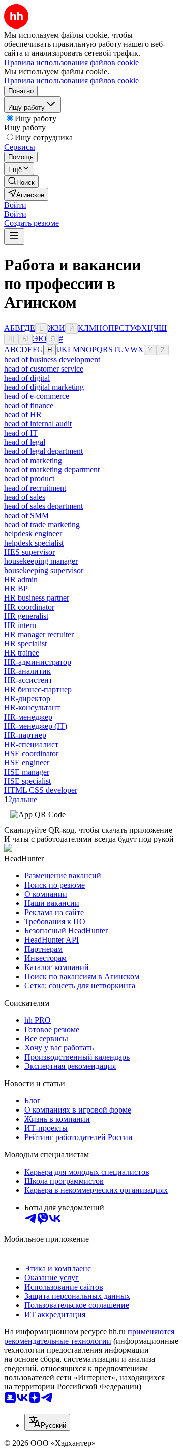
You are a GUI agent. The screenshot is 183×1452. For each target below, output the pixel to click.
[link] (21, 181)
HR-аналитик (27, 671)
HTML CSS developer (40, 790)
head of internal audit (38, 423)
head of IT (21, 433)
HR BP (16, 588)
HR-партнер (25, 735)
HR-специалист (31, 744)
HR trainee (21, 652)
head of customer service (43, 368)
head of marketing (33, 460)
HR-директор (27, 698)
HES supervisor (29, 552)
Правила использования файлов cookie (71, 80)
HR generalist (26, 616)
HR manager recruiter (39, 634)
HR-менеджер (28, 717)
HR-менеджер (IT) (35, 726)
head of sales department (43, 506)
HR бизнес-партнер (38, 689)
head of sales (24, 497)
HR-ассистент (28, 680)
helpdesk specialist (34, 542)
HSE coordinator (31, 753)
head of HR (23, 414)
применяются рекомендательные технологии (89, 1336)
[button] (15, 205)
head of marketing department (52, 469)
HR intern (20, 625)
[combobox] (47, 1422)
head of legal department (43, 451)
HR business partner (36, 597)
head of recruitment (35, 487)
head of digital (27, 378)
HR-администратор (37, 662)
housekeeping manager (41, 561)
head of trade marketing (42, 524)
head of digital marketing (44, 387)
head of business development (52, 359)
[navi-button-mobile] (14, 236)
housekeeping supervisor (43, 570)
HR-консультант (32, 707)
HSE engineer (26, 762)
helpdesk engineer (33, 533)
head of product (29, 478)
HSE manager (26, 771)
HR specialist (25, 643)
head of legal (24, 442)
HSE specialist (27, 781)
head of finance (28, 405)
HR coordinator (29, 607)
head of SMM (26, 515)
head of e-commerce (36, 396)
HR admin (21, 579)
